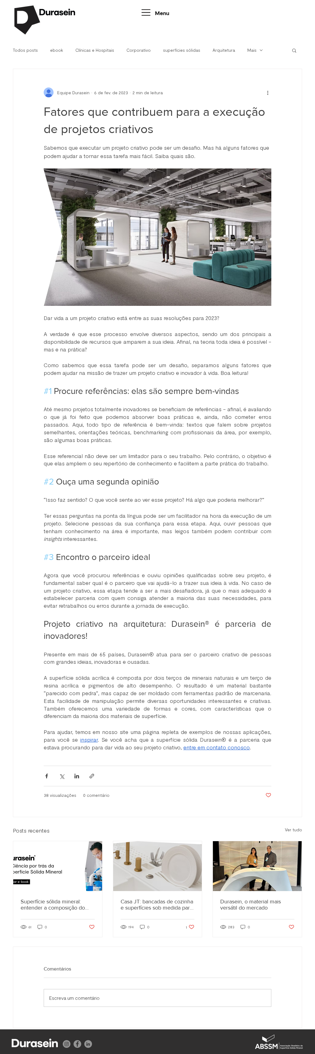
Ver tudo (293, 829)
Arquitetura (224, 50)
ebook (56, 50)
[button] (146, 12)
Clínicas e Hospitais (94, 50)
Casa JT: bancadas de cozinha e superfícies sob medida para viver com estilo (157, 904)
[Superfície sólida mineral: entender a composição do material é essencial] (57, 866)
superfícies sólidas (181, 50)
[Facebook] (77, 1044)
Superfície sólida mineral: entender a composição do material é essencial (53, 904)
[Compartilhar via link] (92, 776)
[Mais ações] (267, 92)
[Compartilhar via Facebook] (47, 776)
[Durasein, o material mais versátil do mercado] (257, 866)
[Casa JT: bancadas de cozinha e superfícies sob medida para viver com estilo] (157, 866)
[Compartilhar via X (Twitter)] (62, 776)
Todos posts (25, 50)
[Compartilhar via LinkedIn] (77, 776)
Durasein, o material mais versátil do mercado (250, 904)
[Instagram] (66, 1044)
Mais (252, 50)
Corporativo (138, 50)
